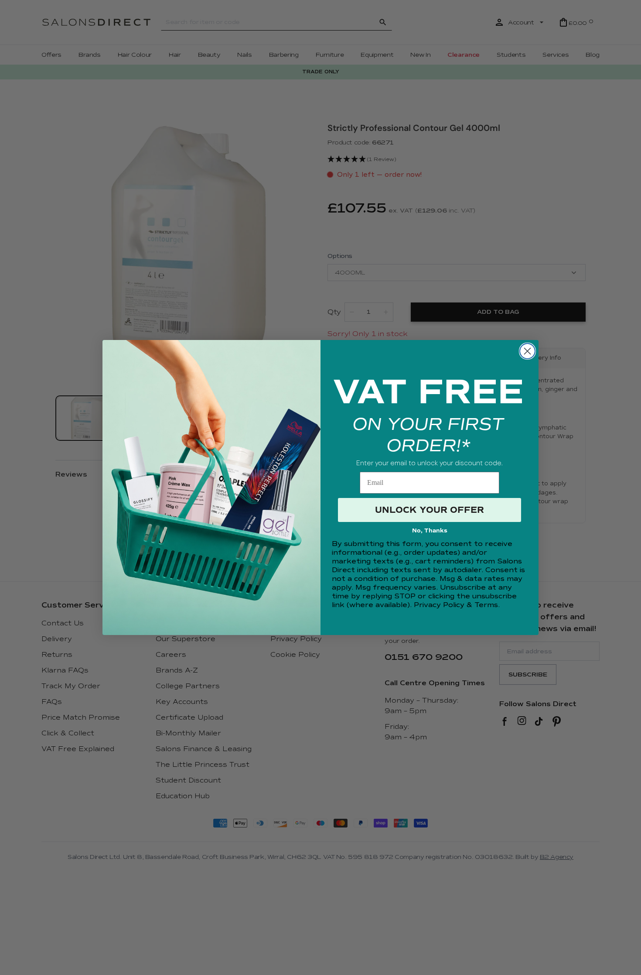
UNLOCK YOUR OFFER (429, 510)
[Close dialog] (527, 351)
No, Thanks (429, 530)
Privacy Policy (439, 605)
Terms (486, 605)
